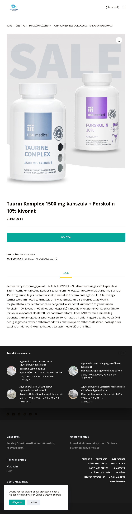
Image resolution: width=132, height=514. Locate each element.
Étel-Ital (27, 258)
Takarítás (120, 472)
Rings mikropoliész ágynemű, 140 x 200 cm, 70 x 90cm (101, 396)
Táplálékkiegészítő (45, 258)
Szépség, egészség (101, 472)
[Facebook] (8, 414)
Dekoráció (101, 459)
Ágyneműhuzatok (28, 361)
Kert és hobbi (118, 463)
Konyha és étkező (98, 468)
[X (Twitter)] (13, 414)
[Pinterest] (25, 414)
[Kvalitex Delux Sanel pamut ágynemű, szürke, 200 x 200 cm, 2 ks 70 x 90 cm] (11, 394)
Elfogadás (17, 502)
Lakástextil (40, 364)
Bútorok (87, 459)
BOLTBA (66, 237)
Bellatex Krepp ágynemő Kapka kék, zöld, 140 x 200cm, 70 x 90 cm (102, 372)
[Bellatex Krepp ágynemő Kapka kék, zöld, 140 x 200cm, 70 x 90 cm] (73, 371)
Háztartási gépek (97, 463)
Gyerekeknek (118, 459)
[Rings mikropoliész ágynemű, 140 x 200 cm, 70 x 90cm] (73, 394)
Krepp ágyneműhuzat (110, 363)
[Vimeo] (36, 414)
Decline (33, 502)
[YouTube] (30, 414)
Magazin (12, 466)
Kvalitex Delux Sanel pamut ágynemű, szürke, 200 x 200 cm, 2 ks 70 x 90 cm (41, 396)
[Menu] (124, 7)
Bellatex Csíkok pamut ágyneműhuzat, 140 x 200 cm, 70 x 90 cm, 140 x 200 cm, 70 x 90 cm (41, 372)
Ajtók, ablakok (117, 477)
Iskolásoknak (117, 481)
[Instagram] (19, 414)
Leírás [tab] (66, 273)
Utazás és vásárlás (94, 477)
